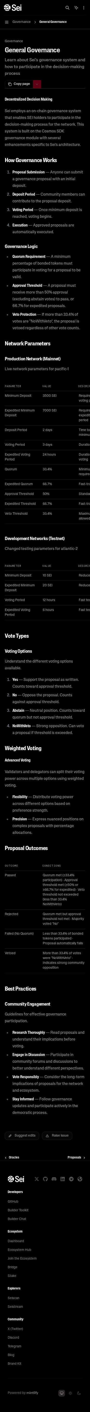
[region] (45, 452)
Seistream (15, 1307)
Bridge (13, 1267)
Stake (12, 1276)
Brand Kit (14, 1364)
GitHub (13, 1202)
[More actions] (83, 7)
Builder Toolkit (18, 1210)
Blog (11, 1355)
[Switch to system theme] (61, 1393)
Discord (13, 1338)
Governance (14, 41)
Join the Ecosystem (22, 1259)
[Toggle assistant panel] (76, 8)
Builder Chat (17, 1219)
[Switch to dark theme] (79, 1393)
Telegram (14, 1346)
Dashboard (16, 1241)
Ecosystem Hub (19, 1250)
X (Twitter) (15, 1329)
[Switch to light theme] (70, 1393)
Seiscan (13, 1298)
